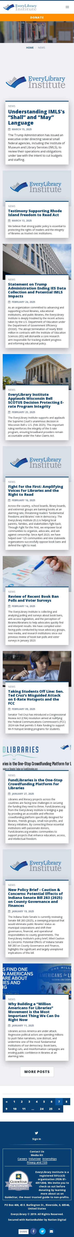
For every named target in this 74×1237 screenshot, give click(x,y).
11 (24, 1109)
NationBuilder (34, 1219)
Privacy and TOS (37, 1162)
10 (15, 1109)
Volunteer (35, 1158)
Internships (49, 1158)
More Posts (37, 1071)
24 (41, 1109)
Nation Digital (57, 1219)
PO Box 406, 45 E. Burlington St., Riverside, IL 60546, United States (37, 1206)
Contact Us (37, 1151)
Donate (37, 17)
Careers (22, 1158)
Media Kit (37, 1155)
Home (30, 47)
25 (50, 1109)
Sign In (36, 1139)
